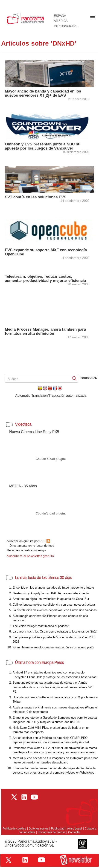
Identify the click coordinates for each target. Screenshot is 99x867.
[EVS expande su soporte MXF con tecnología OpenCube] (49, 232)
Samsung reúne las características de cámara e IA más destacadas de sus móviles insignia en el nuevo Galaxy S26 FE (53, 687)
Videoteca (23, 424)
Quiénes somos (38, 828)
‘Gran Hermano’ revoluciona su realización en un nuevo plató (53, 647)
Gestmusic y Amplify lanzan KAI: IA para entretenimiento (51, 593)
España (60, 15)
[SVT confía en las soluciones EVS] (49, 179)
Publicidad (57, 828)
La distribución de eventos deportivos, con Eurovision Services (55, 610)
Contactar (74, 832)
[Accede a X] (8, 860)
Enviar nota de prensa (51, 832)
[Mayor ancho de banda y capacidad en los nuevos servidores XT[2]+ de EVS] (49, 73)
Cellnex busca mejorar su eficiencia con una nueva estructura (54, 604)
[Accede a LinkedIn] (25, 860)
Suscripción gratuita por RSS (27, 541)
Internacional (66, 26)
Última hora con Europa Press (39, 662)
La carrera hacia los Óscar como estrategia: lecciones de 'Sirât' (55, 631)
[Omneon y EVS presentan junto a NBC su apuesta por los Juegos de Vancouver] (49, 126)
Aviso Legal (74, 828)
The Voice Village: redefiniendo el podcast (41, 626)
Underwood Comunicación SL (29, 845)
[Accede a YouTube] (41, 860)
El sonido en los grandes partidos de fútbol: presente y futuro (53, 587)
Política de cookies (14, 828)
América (61, 21)
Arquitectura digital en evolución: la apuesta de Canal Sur (51, 599)
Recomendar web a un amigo (26, 550)
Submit (74, 378)
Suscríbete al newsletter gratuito (30, 556)
